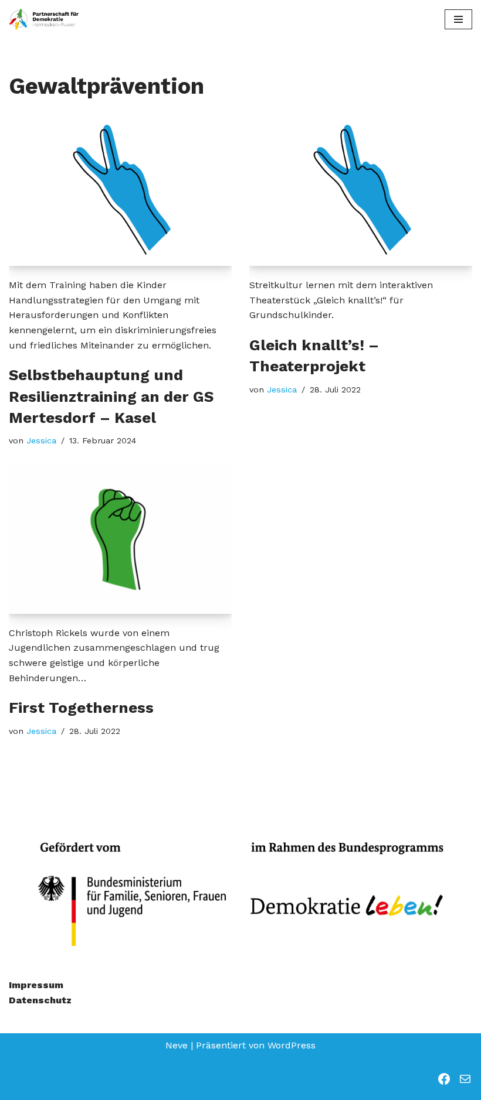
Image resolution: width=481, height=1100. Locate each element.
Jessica (41, 440)
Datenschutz (40, 1000)
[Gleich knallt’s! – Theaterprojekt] (360, 192)
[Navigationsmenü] (458, 19)
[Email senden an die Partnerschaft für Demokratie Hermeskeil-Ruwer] (465, 1079)
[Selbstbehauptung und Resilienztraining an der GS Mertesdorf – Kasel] (120, 192)
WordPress (291, 1045)
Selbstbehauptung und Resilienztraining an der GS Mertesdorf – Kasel (111, 396)
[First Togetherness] (120, 539)
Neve (176, 1045)
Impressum (36, 984)
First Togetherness (81, 707)
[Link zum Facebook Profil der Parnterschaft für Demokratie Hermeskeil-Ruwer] (444, 1079)
